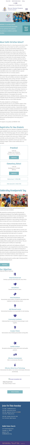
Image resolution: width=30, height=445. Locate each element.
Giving (23, 1)
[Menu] (26, 9)
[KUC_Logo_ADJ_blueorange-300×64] (12, 9)
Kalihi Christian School (16, 1)
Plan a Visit (8, 1)
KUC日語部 (15, 3)
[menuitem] (26, 9)
